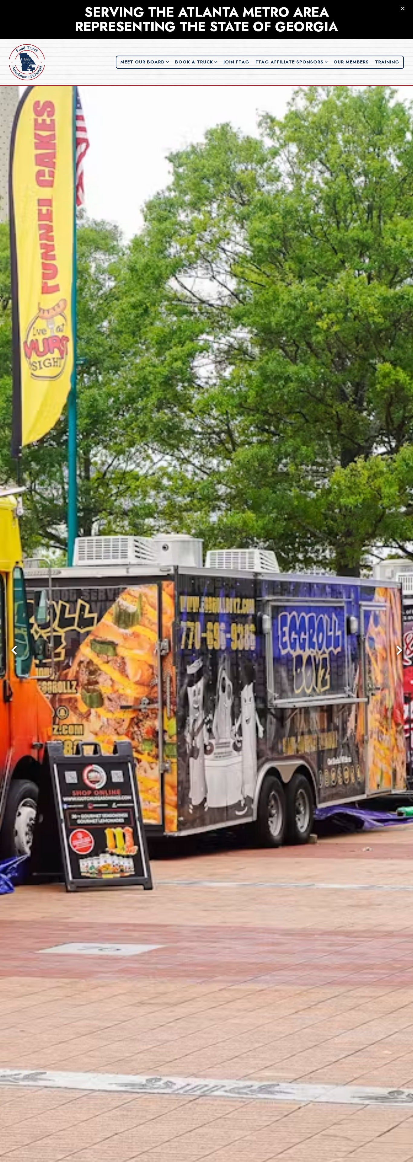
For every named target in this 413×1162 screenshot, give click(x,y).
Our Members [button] (351, 62)
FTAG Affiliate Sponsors (291, 62)
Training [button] (387, 62)
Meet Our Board (145, 62)
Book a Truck (196, 62)
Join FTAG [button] (236, 62)
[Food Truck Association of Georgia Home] (27, 62)
